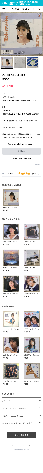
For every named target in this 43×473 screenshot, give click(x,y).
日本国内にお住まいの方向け (21, 158)
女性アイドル (7, 401)
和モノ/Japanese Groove (12, 416)
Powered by (19, 450)
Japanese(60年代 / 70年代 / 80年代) (17, 423)
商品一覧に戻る (21, 435)
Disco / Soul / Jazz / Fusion (14, 409)
